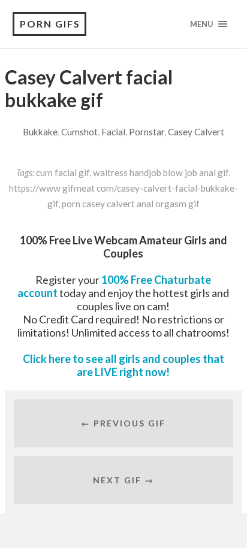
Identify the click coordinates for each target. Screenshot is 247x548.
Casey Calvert (196, 131)
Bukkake (40, 131)
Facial (113, 131)
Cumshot (79, 131)
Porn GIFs (50, 23)
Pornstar (146, 131)
